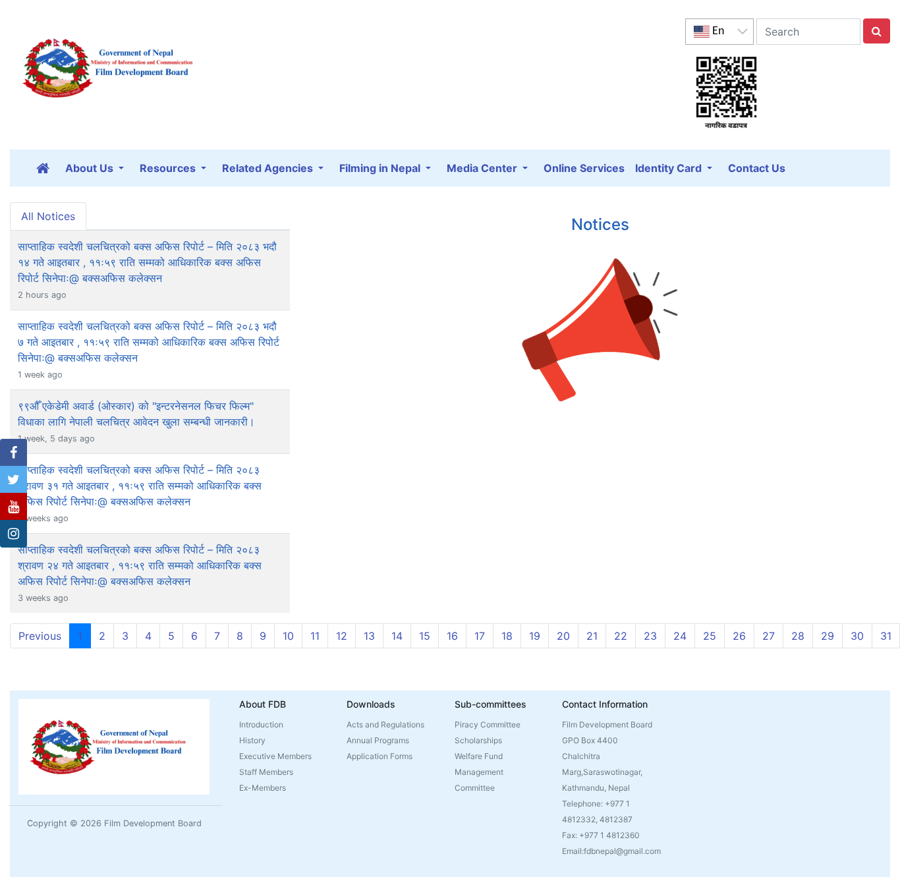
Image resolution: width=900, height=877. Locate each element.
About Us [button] (90, 168)
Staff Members (266, 772)
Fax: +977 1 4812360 (601, 835)
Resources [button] (169, 168)
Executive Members (275, 756)
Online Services (584, 168)
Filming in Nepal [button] (381, 168)
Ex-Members (262, 788)
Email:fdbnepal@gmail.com (611, 851)
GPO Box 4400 (590, 740)
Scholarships (478, 740)
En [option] (717, 31)
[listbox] (719, 31)
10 (288, 635)
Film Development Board (607, 724)
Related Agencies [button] (269, 168)
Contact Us (756, 168)
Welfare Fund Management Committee (479, 772)
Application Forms (379, 756)
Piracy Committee (487, 724)
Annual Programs (378, 740)
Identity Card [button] (669, 168)
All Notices (48, 216)
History (252, 740)
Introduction (261, 724)
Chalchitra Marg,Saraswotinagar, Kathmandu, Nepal (602, 772)
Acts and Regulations (385, 724)
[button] (13, 453)
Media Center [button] (483, 168)
